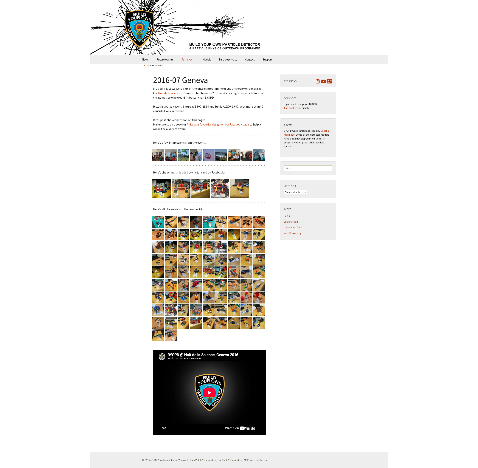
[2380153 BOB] (259, 297)
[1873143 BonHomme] (234, 234)
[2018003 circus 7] (221, 247)
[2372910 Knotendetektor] (246, 297)
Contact (250, 59)
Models (207, 59)
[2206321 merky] (183, 272)
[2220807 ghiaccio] (209, 272)
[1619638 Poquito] (259, 221)
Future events (165, 59)
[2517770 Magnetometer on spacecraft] (158, 335)
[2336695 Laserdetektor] (183, 297)
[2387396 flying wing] (158, 310)
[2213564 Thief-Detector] (196, 272)
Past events (188, 59)
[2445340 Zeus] (259, 310)
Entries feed (291, 221)
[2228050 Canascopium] (221, 272)
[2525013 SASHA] (171, 335)
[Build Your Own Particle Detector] (239, 27)
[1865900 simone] (221, 234)
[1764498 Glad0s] (161, 188)
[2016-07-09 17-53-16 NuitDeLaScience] (234, 155)
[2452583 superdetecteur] (158, 322)
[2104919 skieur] (158, 259)
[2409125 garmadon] (196, 310)
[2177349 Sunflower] (246, 259)
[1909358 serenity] (259, 234)
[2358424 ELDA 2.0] (221, 297)
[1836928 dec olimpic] (209, 234)
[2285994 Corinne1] (209, 284)
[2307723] (246, 284)
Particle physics (228, 59)
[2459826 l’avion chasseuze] (171, 322)
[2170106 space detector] (234, 259)
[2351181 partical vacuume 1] (209, 297)
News (145, 59)
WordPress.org (292, 233)
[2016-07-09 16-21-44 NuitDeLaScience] (158, 155)
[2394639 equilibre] (220, 188)
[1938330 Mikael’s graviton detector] (158, 247)
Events (145, 65)
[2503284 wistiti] (246, 322)
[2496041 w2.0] (234, 322)
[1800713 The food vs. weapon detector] (196, 234)
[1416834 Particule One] (209, 221)
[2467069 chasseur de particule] (183, 322)
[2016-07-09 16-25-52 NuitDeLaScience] (171, 155)
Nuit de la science (169, 93)
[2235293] (234, 272)
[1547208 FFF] (234, 221)
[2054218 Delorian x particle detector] (246, 247)
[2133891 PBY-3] (171, 259)
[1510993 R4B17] (221, 221)
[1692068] (158, 234)
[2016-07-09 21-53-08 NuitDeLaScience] (259, 155)
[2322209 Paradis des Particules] (158, 297)
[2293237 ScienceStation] (221, 284)
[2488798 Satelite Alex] (221, 322)
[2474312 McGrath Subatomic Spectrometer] (200, 188)
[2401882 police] (183, 310)
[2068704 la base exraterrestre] (259, 247)
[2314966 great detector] (259, 284)
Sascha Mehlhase (167, 460)
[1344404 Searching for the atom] (183, 221)
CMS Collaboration (232, 460)
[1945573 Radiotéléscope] (171, 247)
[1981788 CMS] (196, 247)
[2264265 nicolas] (171, 284)
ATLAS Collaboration (205, 460)
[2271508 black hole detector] (183, 284)
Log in (287, 216)
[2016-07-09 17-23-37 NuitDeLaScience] (209, 155)
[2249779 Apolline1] (259, 272)
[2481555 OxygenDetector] (209, 322)
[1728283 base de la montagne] (171, 234)
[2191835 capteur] (158, 272)
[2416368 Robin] (209, 310)
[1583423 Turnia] (246, 221)
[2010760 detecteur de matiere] (181, 188)
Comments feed (293, 227)
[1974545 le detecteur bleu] (183, 247)
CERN (246, 460)
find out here (291, 108)
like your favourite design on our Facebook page (218, 124)
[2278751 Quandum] (196, 284)
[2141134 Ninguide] (183, 259)
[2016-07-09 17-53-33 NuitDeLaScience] (246, 155)
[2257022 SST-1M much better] (158, 284)
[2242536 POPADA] (246, 272)
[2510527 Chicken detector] (259, 322)
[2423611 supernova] (221, 310)
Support (267, 59)
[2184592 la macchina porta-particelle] (239, 188)
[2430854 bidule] (234, 310)
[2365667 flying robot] (234, 297)
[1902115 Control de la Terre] (246, 234)
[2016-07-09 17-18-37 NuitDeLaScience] (183, 155)
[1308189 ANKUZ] (171, 221)
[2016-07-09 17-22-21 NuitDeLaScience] (196, 155)
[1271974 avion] (158, 221)
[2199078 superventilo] (171, 272)
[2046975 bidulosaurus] (234, 247)
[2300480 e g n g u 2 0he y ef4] (234, 284)
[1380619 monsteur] (196, 221)
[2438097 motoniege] (246, 310)
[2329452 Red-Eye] (171, 297)
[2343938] (196, 297)
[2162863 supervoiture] (221, 259)
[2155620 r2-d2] (209, 259)
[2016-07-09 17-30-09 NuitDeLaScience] (221, 155)
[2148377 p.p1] (196, 259)
